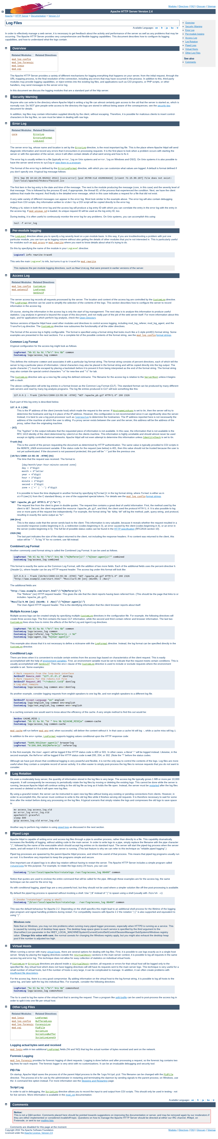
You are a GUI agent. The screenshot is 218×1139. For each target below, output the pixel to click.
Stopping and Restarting (95, 1080)
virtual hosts (53, 951)
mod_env (44, 730)
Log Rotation (191, 41)
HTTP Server (21, 16)
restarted (154, 785)
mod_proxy (39, 242)
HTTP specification (124, 528)
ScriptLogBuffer (45, 1034)
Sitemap (211, 6)
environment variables (55, 660)
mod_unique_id (38, 211)
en (157, 28)
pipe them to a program (68, 162)
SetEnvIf (38, 292)
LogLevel (38, 141)
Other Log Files (192, 53)
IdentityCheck (152, 437)
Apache (9, 16)
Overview (189, 22)
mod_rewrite (56, 242)
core (14, 134)
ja (166, 28)
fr (161, 28)
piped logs (63, 827)
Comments (190, 62)
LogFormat (39, 289)
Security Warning (193, 26)
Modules (172, 6)
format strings (163, 335)
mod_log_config (21, 59)
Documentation (38, 16)
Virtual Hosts (191, 49)
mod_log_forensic (23, 62)
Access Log (191, 38)
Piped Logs (190, 45)
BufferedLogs (43, 1021)
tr (177, 28)
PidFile (40, 1027)
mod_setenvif (20, 289)
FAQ (192, 6)
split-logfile (121, 997)
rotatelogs (17, 866)
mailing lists (47, 1120)
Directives (184, 6)
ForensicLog (42, 1024)
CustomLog (39, 286)
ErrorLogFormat (42, 137)
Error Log (189, 30)
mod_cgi (16, 69)
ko (172, 28)
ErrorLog (38, 134)
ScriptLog (41, 1031)
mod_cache (16, 730)
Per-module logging (194, 34)
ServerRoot (151, 377)
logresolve (82, 417)
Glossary (201, 6)
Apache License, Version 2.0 (38, 1133)
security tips (164, 105)
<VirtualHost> (82, 955)
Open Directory (88, 317)
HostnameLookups (123, 410)
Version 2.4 (54, 16)
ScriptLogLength (45, 1037)
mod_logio (18, 65)
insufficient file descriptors (24, 973)
